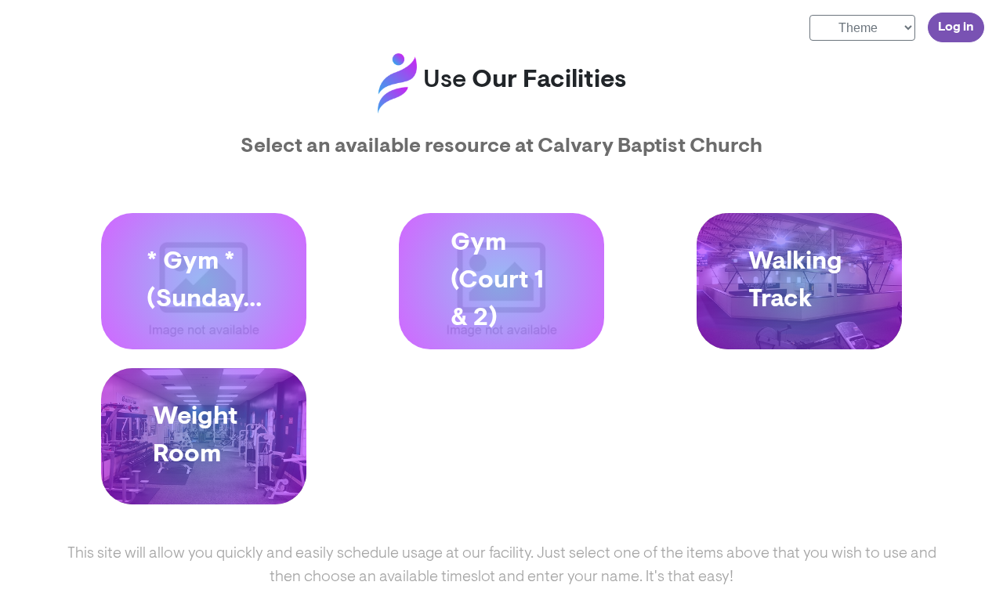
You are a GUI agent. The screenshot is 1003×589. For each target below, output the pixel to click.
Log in (956, 27)
